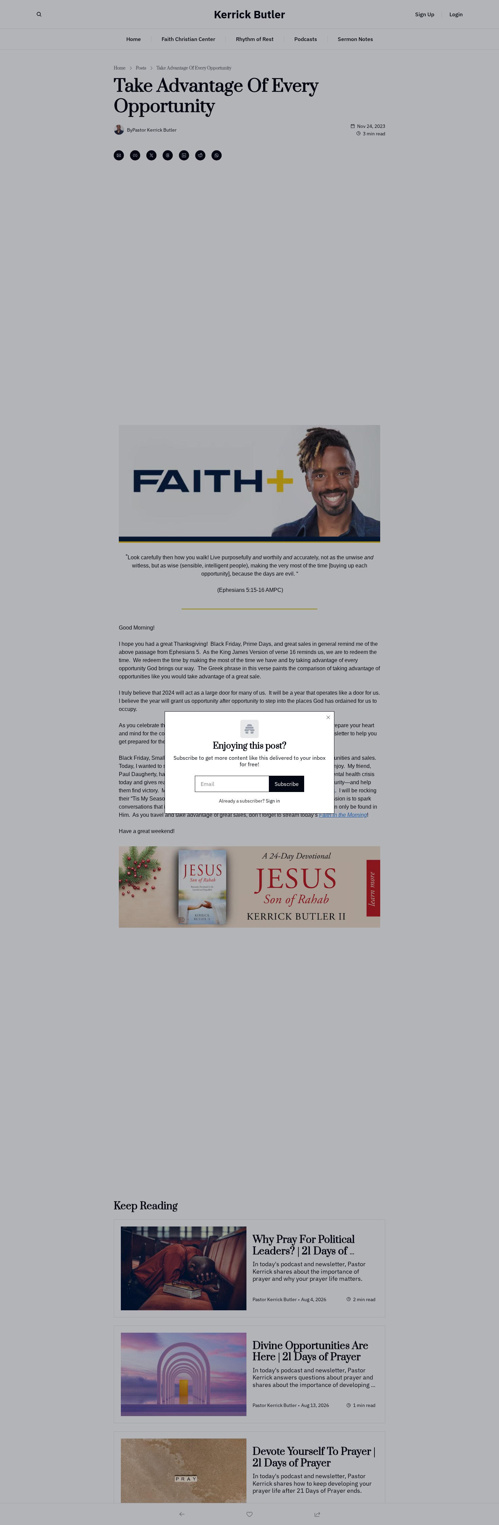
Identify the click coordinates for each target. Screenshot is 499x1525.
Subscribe (287, 783)
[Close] (328, 717)
